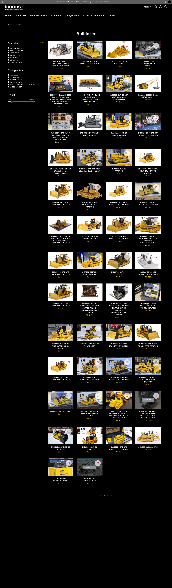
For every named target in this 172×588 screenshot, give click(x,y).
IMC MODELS (15, 55)
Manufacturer (37, 15)
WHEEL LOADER (16, 87)
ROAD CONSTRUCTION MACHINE (22, 84)
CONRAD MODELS (17, 48)
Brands (55, 15)
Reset (42, 42)
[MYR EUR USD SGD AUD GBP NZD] (147, 7)
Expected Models (92, 15)
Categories (71, 15)
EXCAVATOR (14, 77)
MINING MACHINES (17, 82)
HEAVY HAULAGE (16, 80)
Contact (112, 15)
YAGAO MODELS (16, 62)
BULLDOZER (14, 75)
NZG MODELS (15, 58)
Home (8, 15)
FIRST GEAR (14, 53)
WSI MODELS (15, 60)
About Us (21, 15)
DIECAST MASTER (17, 50)
